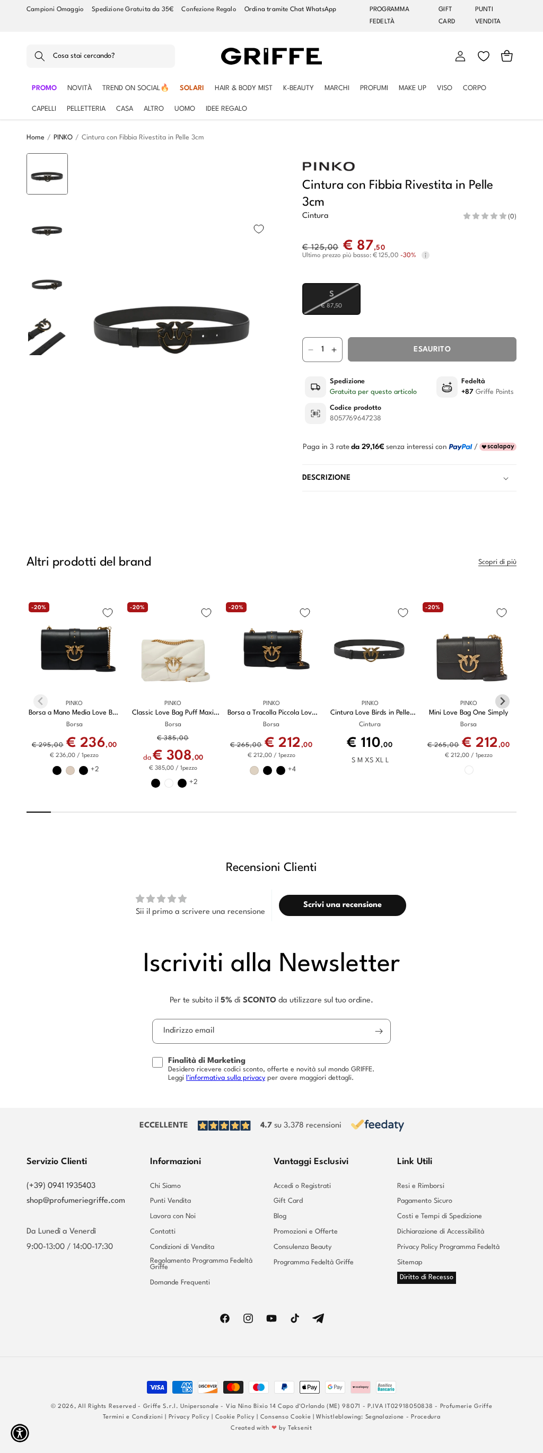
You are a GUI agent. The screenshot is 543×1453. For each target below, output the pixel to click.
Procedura (425, 1417)
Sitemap (410, 1262)
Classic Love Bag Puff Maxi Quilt (173, 713)
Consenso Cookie (285, 1417)
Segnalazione (384, 1417)
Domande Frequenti (180, 1282)
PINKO (63, 137)
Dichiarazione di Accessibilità (440, 1231)
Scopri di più (497, 562)
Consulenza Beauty (302, 1247)
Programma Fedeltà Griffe (314, 1262)
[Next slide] (47, 460)
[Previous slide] (47, 169)
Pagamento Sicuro (424, 1200)
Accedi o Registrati (302, 1186)
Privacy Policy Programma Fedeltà (448, 1247)
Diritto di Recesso (426, 1277)
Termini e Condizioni (133, 1417)
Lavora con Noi (173, 1216)
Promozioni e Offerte (306, 1231)
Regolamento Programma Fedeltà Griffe (201, 1264)
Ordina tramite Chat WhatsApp (290, 9)
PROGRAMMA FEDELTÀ (390, 15)
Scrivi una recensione (342, 905)
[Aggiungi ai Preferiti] (259, 229)
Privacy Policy (189, 1417)
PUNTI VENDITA (488, 15)
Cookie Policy (235, 1417)
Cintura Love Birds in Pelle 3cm (370, 713)
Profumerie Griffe (466, 1407)
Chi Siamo (165, 1186)
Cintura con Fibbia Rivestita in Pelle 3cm (143, 137)
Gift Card (288, 1200)
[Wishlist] (483, 56)
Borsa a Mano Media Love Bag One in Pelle (74, 713)
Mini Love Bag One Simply (468, 712)
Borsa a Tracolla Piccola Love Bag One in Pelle (271, 713)
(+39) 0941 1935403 (61, 1186)
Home (36, 137)
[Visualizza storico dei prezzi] (426, 255)
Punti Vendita (170, 1200)
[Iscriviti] (378, 1031)
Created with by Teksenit (271, 1428)
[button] (101, 56)
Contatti (163, 1231)
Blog (280, 1216)
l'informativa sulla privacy (225, 1078)
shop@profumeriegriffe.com (76, 1201)
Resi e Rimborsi (420, 1186)
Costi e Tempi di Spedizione (439, 1216)
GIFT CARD (447, 15)
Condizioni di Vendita (182, 1247)
